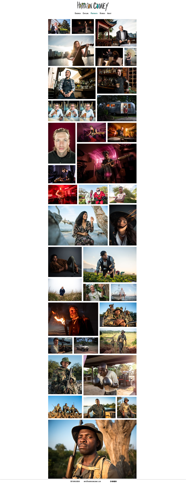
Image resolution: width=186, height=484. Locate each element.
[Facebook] (114, 481)
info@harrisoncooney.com (92, 481)
